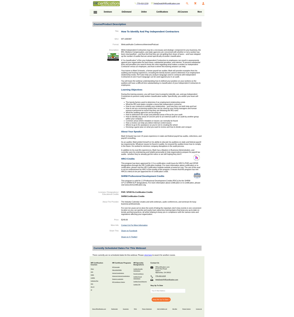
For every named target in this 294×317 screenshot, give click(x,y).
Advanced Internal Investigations (121, 276)
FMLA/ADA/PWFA (117, 270)
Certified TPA (136, 284)
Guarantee (126, 309)
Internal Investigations (118, 273)
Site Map (174, 309)
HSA (92, 284)
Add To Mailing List (162, 309)
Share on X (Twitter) (129, 237)
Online (144, 12)
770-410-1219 (160, 276)
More (200, 12)
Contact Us (199, 309)
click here (148, 255)
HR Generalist (116, 267)
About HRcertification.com (99, 309)
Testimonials (114, 309)
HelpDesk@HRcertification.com (166, 280)
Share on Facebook (129, 231)
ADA (92, 272)
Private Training (186, 309)
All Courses (183, 12)
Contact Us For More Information (134, 225)
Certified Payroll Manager (140, 281)
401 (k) (92, 287)
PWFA (92, 275)
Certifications (162, 12)
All (91, 289)
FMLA (92, 269)
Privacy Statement (147, 309)
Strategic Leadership (117, 279)
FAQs (135, 309)
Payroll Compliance (138, 273)
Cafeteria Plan (94, 281)
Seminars (108, 12)
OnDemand (126, 12)
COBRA (93, 278)
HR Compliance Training (118, 282)
